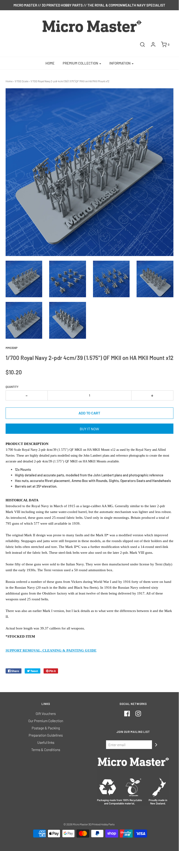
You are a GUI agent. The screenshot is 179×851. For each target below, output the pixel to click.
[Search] (142, 44)
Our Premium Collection (45, 721)
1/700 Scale (21, 81)
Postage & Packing (46, 728)
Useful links (45, 742)
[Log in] (153, 44)
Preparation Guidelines (46, 735)
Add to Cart (89, 413)
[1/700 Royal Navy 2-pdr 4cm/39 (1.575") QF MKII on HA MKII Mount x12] (24, 279)
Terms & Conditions (45, 750)
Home (50, 63)
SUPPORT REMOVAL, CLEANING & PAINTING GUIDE (51, 650)
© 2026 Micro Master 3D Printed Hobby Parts (89, 824)
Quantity (12, 386)
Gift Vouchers (46, 713)
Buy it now (89, 429)
